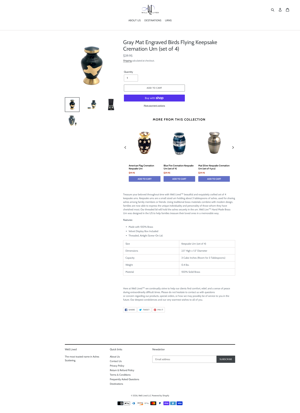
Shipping (127, 60)
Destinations (116, 383)
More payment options (154, 105)
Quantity (128, 71)
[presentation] (125, 147)
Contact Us (116, 361)
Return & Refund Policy (122, 370)
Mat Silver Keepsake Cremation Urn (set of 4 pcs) (214, 167)
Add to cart (145, 178)
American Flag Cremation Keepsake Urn (141, 167)
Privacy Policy (117, 365)
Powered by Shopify (160, 395)
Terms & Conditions (120, 374)
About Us (115, 356)
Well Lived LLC (144, 395)
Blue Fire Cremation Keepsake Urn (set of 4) (179, 167)
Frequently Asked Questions (124, 379)
